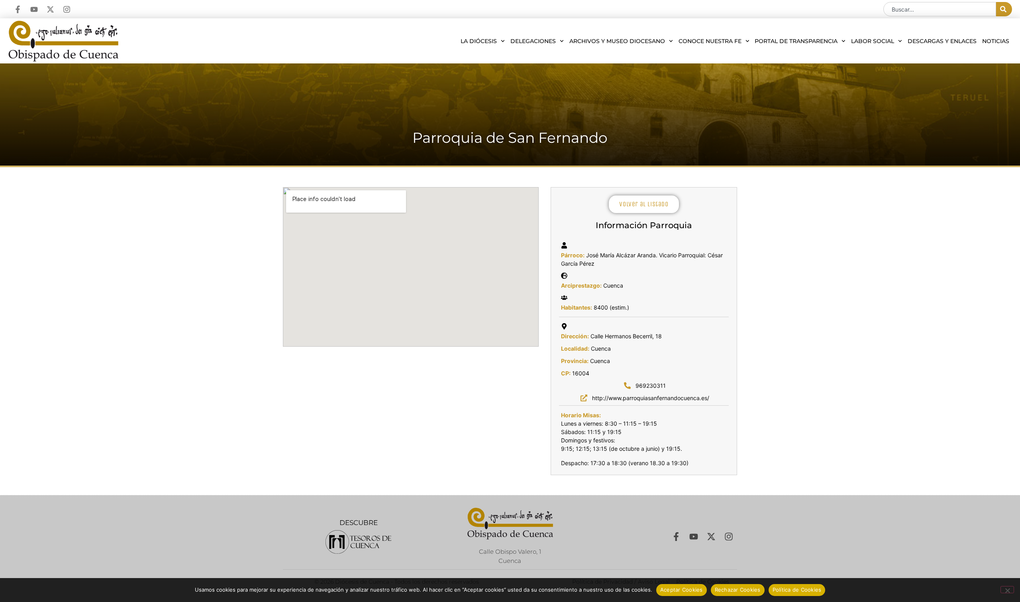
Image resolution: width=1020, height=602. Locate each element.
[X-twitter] (50, 9)
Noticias (995, 41)
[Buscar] (1004, 9)
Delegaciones (533, 41)
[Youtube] (34, 9)
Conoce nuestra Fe (710, 41)
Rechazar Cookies (738, 589)
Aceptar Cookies (681, 589)
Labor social (872, 41)
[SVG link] (358, 542)
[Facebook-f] (18, 9)
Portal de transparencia (796, 41)
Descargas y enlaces (942, 41)
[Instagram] (67, 9)
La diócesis (479, 41)
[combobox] (939, 9)
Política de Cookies (797, 589)
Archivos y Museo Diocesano (617, 41)
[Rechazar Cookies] (1007, 589)
